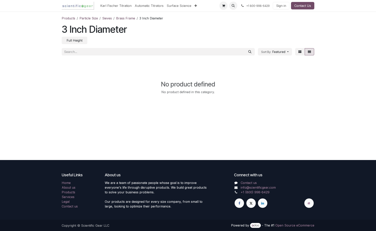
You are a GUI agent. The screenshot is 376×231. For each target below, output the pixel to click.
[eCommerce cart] (223, 6)
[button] (233, 6)
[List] (309, 51)
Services (68, 197)
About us (68, 187)
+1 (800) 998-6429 (255, 192)
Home (66, 183)
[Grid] (300, 51)
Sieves (107, 18)
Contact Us (302, 6)
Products (68, 18)
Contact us (70, 206)
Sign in (281, 6)
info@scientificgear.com (258, 187)
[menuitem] (116, 6)
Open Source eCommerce (294, 225)
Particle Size (89, 18)
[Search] (250, 51)
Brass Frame (125, 18)
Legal (66, 202)
